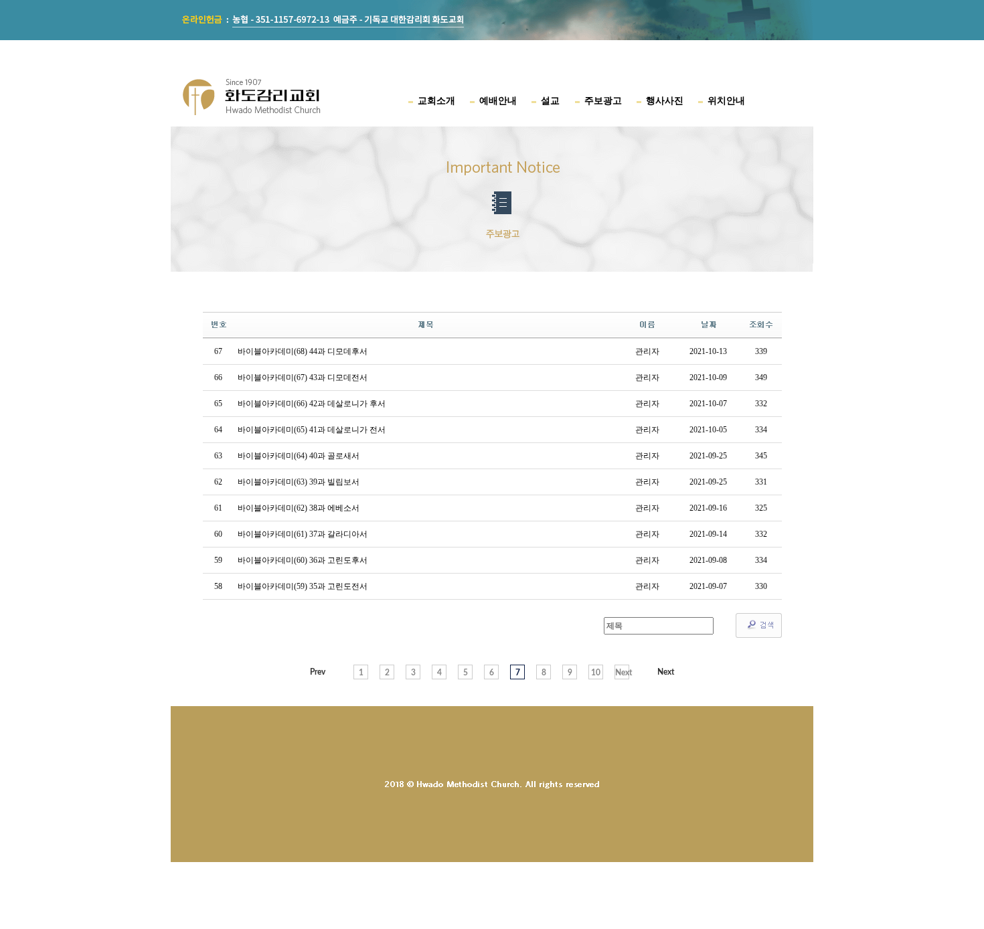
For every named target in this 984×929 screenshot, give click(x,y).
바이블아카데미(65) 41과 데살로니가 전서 (312, 429)
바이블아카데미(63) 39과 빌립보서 (298, 482)
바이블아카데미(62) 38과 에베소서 (298, 508)
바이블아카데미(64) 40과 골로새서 (298, 455)
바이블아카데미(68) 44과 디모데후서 (302, 351)
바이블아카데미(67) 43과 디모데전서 (302, 377)
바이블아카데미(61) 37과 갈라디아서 (302, 534)
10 (595, 673)
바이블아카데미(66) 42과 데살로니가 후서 (312, 403)
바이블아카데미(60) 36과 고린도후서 (302, 560)
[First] (317, 672)
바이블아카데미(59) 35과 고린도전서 (302, 586)
